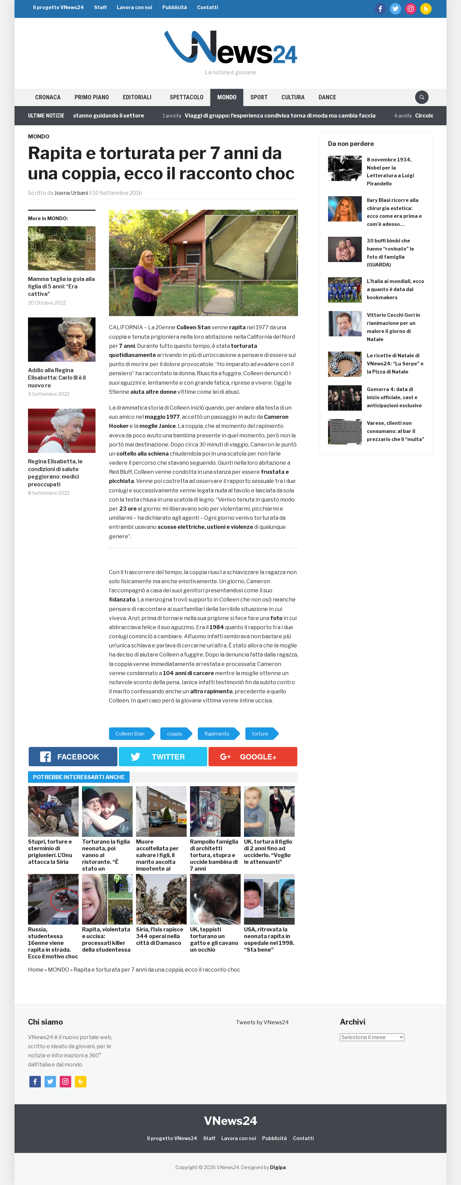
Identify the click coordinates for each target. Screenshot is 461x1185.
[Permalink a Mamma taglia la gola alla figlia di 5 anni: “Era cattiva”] (62, 251)
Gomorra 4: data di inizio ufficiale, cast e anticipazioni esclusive (394, 397)
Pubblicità (174, 7)
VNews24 (230, 1121)
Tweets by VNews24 (262, 1022)
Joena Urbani (71, 193)
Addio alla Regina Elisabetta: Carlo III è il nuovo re (57, 378)
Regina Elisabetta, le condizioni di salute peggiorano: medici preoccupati (55, 472)
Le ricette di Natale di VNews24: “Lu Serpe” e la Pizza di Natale (395, 364)
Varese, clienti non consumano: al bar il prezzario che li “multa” (395, 431)
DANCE (327, 97)
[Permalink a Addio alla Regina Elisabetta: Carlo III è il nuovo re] (62, 342)
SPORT (259, 97)
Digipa (278, 1167)
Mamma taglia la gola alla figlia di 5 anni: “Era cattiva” (61, 287)
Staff (100, 7)
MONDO (227, 97)
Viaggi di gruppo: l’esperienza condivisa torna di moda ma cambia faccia (257, 115)
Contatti (207, 7)
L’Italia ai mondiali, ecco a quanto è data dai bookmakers (395, 289)
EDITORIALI (137, 97)
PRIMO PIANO (92, 97)
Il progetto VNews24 (58, 7)
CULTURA (293, 97)
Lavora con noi (134, 7)
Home (36, 970)
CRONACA (48, 97)
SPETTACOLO (187, 97)
